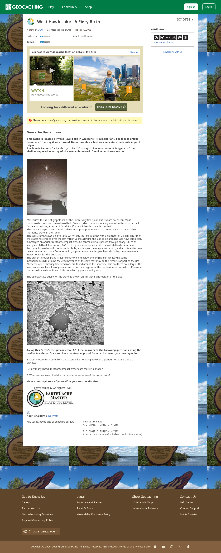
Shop (88, 7)
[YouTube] (163, 546)
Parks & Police (85, 508)
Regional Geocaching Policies (38, 520)
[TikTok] (188, 546)
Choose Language (42, 531)
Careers (26, 502)
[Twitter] (180, 546)
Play (51, 7)
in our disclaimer (128, 120)
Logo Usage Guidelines (90, 502)
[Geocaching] (24, 6)
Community (69, 7)
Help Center (187, 502)
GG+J (40, 29)
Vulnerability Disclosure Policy (93, 514)
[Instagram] (172, 546)
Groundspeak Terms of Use (118, 546)
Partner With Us (31, 508)
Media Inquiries (188, 514)
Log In (209, 6)
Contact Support (189, 508)
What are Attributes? (164, 42)
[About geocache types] (31, 21)
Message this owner (61, 29)
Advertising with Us (172, 51)
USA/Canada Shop (143, 502)
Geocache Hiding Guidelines (37, 514)
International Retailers (145, 508)
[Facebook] (155, 546)
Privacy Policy (143, 546)
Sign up (191, 6)
